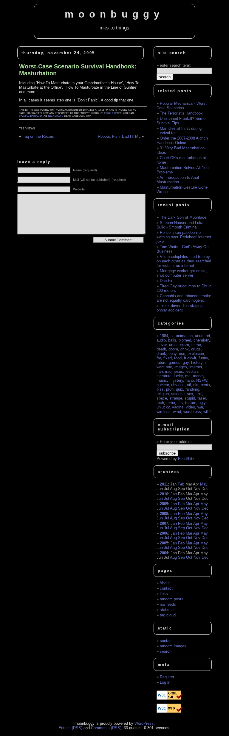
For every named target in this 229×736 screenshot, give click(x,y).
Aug (173, 498)
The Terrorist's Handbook (181, 113)
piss (160, 389)
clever (162, 344)
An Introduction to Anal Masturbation (178, 179)
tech (160, 402)
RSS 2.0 (110, 113)
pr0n (170, 389)
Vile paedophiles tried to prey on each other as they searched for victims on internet (184, 261)
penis (205, 385)
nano (189, 380)
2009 (164, 504)
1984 (164, 335)
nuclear (163, 385)
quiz (179, 389)
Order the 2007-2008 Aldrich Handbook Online (182, 140)
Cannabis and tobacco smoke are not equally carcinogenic (184, 298)
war (200, 407)
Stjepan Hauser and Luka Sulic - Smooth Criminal (180, 224)
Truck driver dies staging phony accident (179, 307)
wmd (177, 411)
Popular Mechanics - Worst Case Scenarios (182, 105)
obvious (178, 385)
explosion (196, 353)
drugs (196, 349)
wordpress (192, 411)
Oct (189, 508)
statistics (168, 609)
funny (203, 358)
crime (196, 344)
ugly (202, 402)
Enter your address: (177, 441)
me (188, 376)
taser (201, 398)
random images (173, 646)
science (178, 394)
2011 (164, 484)
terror (170, 402)
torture (190, 402)
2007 (164, 523)
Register (167, 677)
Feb (181, 484)
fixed (167, 358)
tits (180, 402)
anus (199, 335)
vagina (177, 407)
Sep (181, 498)
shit (199, 394)
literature (164, 376)
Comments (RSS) (106, 728)
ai (172, 335)
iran (160, 371)
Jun (160, 498)
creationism (179, 344)
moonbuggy (114, 14)
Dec (205, 508)
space (162, 398)
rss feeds (168, 604)
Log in (165, 682)
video (190, 407)
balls (172, 340)
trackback (56, 116)
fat (159, 358)
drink (184, 349)
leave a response (30, 116)
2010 (164, 494)
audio (161, 340)
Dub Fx (166, 280)
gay (186, 362)
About (165, 583)
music (162, 380)
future (161, 362)
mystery (176, 380)
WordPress (144, 723)
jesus (178, 371)
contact (166, 588)
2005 (164, 543)
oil (189, 385)
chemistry (202, 340)
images (180, 367)
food (178, 358)
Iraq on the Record (38, 136)
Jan (174, 494)
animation (184, 335)
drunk (161, 353)
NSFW (201, 380)
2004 (164, 553)
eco (182, 353)
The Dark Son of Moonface (183, 217)
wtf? (207, 411)
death (161, 349)
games (174, 362)
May (204, 484)
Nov (197, 508)
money (198, 376)
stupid (190, 398)
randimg (192, 389)
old (195, 385)
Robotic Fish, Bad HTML (119, 136)
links (164, 593)
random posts (171, 599)
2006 (164, 533)
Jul (166, 498)
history (196, 362)
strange (175, 398)
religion (163, 394)
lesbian (191, 371)
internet (195, 367)
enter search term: (175, 65)
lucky (178, 376)
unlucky (163, 407)
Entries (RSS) (70, 728)
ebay (172, 353)
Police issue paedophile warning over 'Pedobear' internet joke (184, 237)
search (165, 651)
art (208, 335)
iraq (168, 371)
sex (190, 394)
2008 (164, 513)
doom (173, 349)
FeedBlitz (186, 458)
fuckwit (190, 358)
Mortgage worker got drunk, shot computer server (182, 273)
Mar (189, 504)
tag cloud (168, 615)
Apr (196, 504)
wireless (164, 411)
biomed (185, 340)
